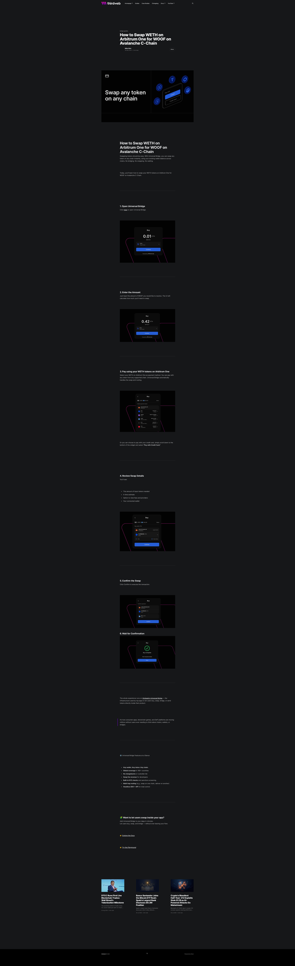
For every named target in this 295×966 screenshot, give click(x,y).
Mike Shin (128, 48)
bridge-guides (124, 31)
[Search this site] (192, 3)
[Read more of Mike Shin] (122, 49)
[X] (147, 953)
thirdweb (103, 954)
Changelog (155, 3)
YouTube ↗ (171, 3)
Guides (137, 3)
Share (172, 49)
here (125, 210)
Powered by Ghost (189, 954)
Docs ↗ (163, 3)
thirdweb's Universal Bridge (152, 698)
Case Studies (145, 3)
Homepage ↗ (129, 3)
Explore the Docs (128, 835)
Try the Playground (129, 847)
